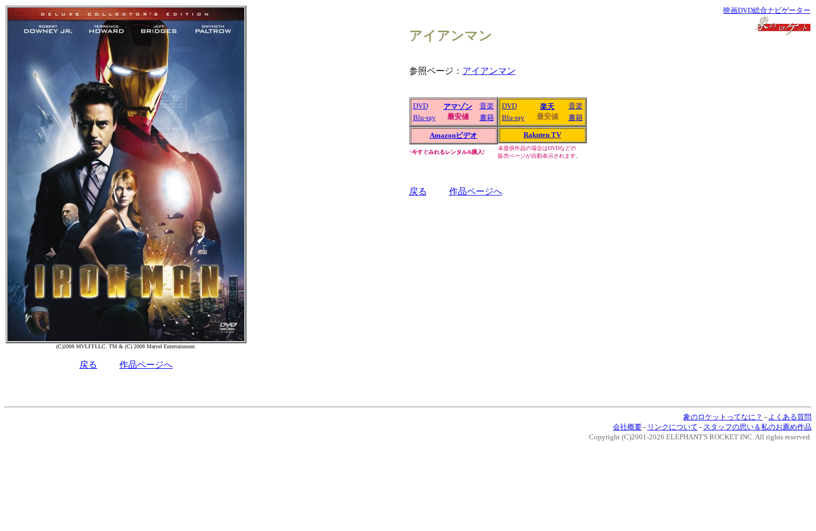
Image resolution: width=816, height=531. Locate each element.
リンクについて (672, 427)
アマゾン (458, 106)
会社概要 (627, 427)
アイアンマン (489, 71)
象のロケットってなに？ (723, 417)
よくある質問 (790, 417)
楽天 (547, 106)
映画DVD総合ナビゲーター (766, 10)
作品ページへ (146, 364)
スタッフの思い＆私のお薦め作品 (757, 427)
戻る (88, 364)
